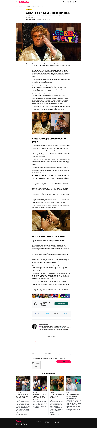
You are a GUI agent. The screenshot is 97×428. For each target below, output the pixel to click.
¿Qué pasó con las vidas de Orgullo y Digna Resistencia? (57, 396)
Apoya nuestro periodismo (57, 422)
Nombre (33, 353)
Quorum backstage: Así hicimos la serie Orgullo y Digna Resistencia (22, 396)
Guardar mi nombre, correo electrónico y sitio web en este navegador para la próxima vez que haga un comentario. (50, 358)
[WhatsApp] (73, 2)
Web (60, 353)
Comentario (34, 341)
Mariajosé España (43, 324)
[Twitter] (71, 2)
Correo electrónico (48, 353)
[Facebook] (68, 2)
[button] (16, 2)
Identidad (20, 6)
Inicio (17, 6)
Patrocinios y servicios (47, 422)
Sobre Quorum (38, 421)
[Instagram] (63, 2)
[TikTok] (66, 2)
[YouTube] (76, 2)
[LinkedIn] (78, 2)
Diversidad (25, 6)
